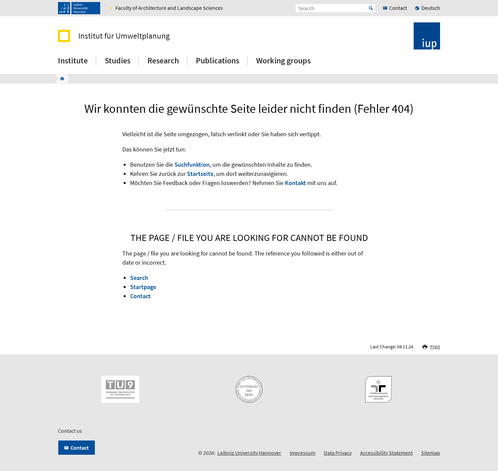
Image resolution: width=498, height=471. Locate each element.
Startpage (143, 287)
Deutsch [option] (430, 7)
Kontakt (295, 183)
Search (139, 278)
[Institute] (60, 78)
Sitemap (430, 452)
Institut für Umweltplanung (124, 36)
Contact (140, 296)
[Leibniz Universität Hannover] (79, 8)
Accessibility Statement (386, 452)
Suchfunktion (192, 164)
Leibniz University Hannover (249, 452)
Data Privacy (338, 452)
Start (371, 8)
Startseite (200, 174)
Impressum (302, 452)
